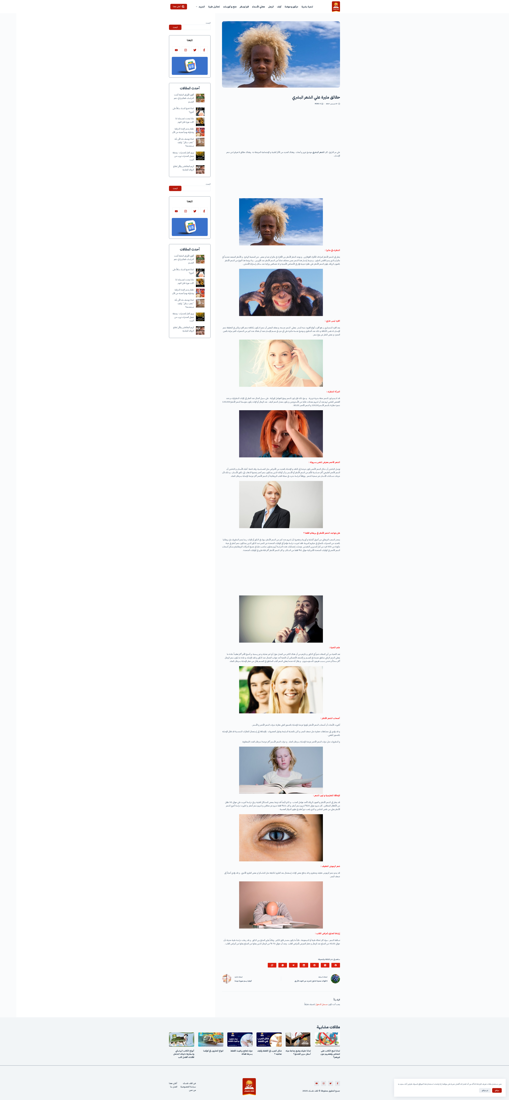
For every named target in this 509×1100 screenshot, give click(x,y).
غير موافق (485, 1090)
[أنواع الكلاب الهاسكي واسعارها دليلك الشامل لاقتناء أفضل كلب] (181, 1039)
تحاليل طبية (214, 6)
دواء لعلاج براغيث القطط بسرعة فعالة (242, 1052)
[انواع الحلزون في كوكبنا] (210, 1039)
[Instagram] (185, 50)
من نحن (192, 1090)
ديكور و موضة (291, 6)
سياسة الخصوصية (188, 1086)
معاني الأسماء (258, 6)
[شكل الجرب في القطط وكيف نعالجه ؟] (269, 1039)
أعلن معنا (177, 6)
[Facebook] (335, 965)
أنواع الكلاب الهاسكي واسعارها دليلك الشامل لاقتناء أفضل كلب (183, 1054)
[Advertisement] (281, 128)
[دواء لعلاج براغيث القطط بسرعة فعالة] (240, 1039)
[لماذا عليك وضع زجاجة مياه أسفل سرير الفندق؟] (298, 1039)
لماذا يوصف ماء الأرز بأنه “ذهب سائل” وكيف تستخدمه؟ (184, 142)
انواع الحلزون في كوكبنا (213, 1050)
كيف (279, 6)
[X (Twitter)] (325, 965)
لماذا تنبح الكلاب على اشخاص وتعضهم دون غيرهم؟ (330, 1054)
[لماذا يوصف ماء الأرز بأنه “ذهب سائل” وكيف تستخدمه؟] (200, 142)
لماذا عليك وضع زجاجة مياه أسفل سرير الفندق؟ (298, 1052)
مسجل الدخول (322, 1004)
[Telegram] (293, 965)
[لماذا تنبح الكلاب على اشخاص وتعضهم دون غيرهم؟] (327, 1039)
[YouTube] (176, 50)
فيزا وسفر (244, 6)
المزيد (202, 6)
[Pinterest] (314, 965)
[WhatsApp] (282, 965)
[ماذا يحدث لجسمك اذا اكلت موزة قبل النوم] (200, 122)
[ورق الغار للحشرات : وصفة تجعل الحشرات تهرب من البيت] (200, 156)
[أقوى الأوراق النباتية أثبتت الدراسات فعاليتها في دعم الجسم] (200, 98)
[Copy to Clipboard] (272, 965)
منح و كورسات (229, 6)
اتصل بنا (173, 1086)
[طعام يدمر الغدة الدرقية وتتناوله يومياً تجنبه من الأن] (200, 132)
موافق (497, 1090)
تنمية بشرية (307, 6)
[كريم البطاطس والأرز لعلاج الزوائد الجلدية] (200, 169)
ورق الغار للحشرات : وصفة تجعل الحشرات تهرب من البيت (183, 156)
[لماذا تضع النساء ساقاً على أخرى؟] (200, 111)
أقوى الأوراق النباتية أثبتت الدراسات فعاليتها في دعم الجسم (184, 98)
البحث (208, 22)
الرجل (271, 6)
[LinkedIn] (304, 965)
